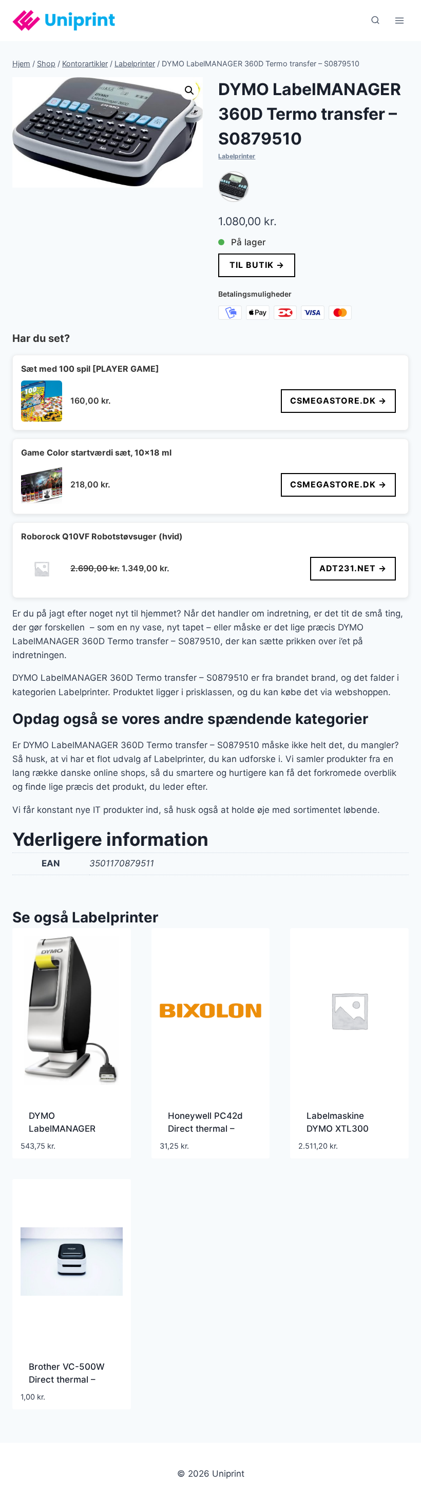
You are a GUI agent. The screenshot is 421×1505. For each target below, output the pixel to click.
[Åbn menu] (399, 20)
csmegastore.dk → (338, 400)
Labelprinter (236, 156)
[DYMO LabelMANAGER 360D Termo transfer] (233, 186)
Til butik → (256, 265)
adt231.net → (353, 568)
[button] (189, 90)
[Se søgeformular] (375, 20)
